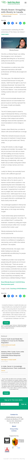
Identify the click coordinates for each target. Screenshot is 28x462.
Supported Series (9, 328)
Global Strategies (22, 325)
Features (15, 325)
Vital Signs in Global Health (8, 359)
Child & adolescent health (8, 345)
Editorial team (7, 16)
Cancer (3, 370)
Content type (8, 325)
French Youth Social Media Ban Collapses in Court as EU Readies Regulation (12, 340)
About (14, 426)
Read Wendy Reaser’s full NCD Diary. (13, 282)
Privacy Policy (14, 429)
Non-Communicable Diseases (9, 14)
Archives (14, 431)
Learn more (4, 34)
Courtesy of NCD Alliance (18, 288)
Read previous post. (7, 284)
